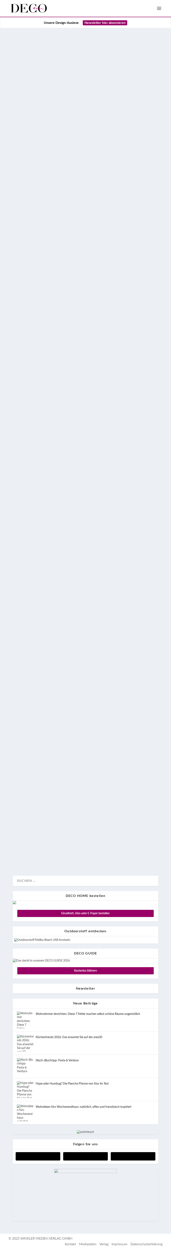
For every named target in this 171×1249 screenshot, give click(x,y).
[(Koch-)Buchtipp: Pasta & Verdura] (25, 1066)
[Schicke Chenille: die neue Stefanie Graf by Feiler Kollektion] (85, 736)
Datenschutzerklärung (146, 1244)
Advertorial (24, 455)
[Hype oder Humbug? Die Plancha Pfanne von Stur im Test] (25, 1089)
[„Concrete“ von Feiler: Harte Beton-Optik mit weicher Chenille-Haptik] (85, 665)
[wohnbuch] (85, 1132)
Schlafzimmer (50, 280)
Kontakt (70, 1244)
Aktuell (22, 280)
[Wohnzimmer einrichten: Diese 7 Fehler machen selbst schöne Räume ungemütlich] (25, 1020)
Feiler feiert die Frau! (47, 614)
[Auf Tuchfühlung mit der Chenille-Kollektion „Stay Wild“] (85, 347)
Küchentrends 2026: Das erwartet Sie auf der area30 (69, 1037)
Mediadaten (87, 1244)
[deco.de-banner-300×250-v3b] (85, 1172)
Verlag (103, 1244)
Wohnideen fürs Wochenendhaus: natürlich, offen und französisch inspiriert (83, 1106)
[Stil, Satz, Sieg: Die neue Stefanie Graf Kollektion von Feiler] (85, 802)
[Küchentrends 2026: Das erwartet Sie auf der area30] (25, 1043)
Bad (37, 455)
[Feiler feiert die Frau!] (85, 536)
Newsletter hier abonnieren (105, 22)
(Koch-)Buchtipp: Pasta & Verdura (57, 1060)
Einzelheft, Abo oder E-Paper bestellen (85, 913)
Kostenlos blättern (85, 970)
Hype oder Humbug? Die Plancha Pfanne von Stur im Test (72, 1083)
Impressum (119, 1244)
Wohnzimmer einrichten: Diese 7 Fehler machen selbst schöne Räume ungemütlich (88, 1014)
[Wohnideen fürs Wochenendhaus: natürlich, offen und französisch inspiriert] (25, 1112)
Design (34, 280)
